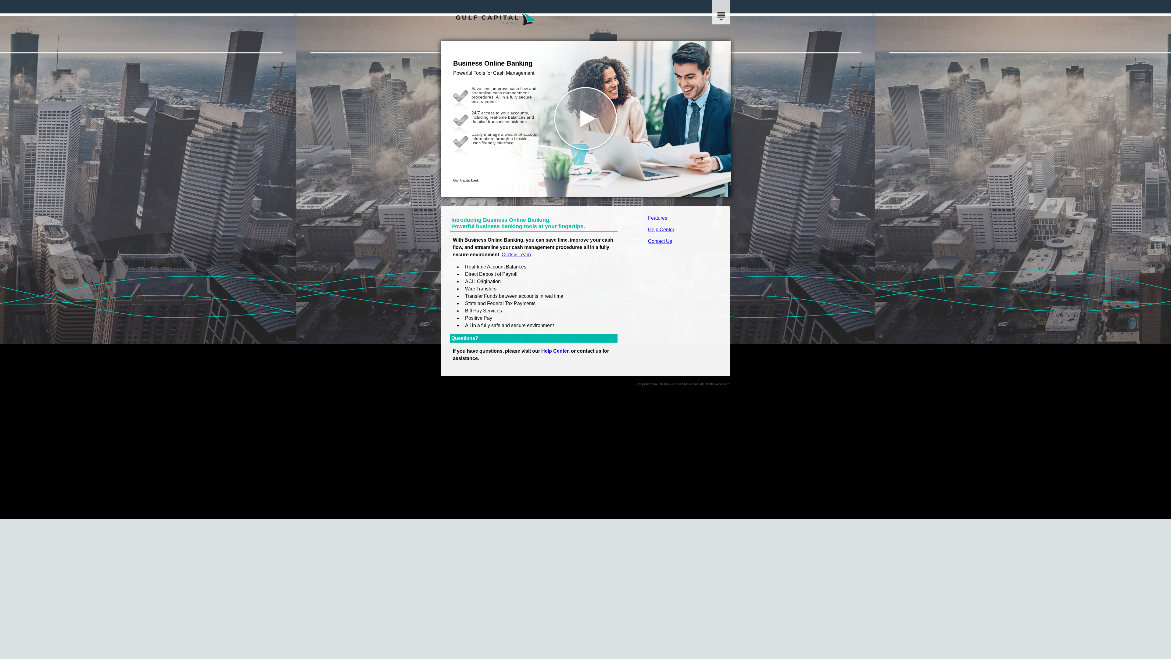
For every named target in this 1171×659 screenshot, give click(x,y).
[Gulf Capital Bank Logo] (495, 35)
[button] (586, 119)
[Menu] (721, 12)
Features (657, 218)
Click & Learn (516, 254)
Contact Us (660, 241)
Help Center (661, 229)
